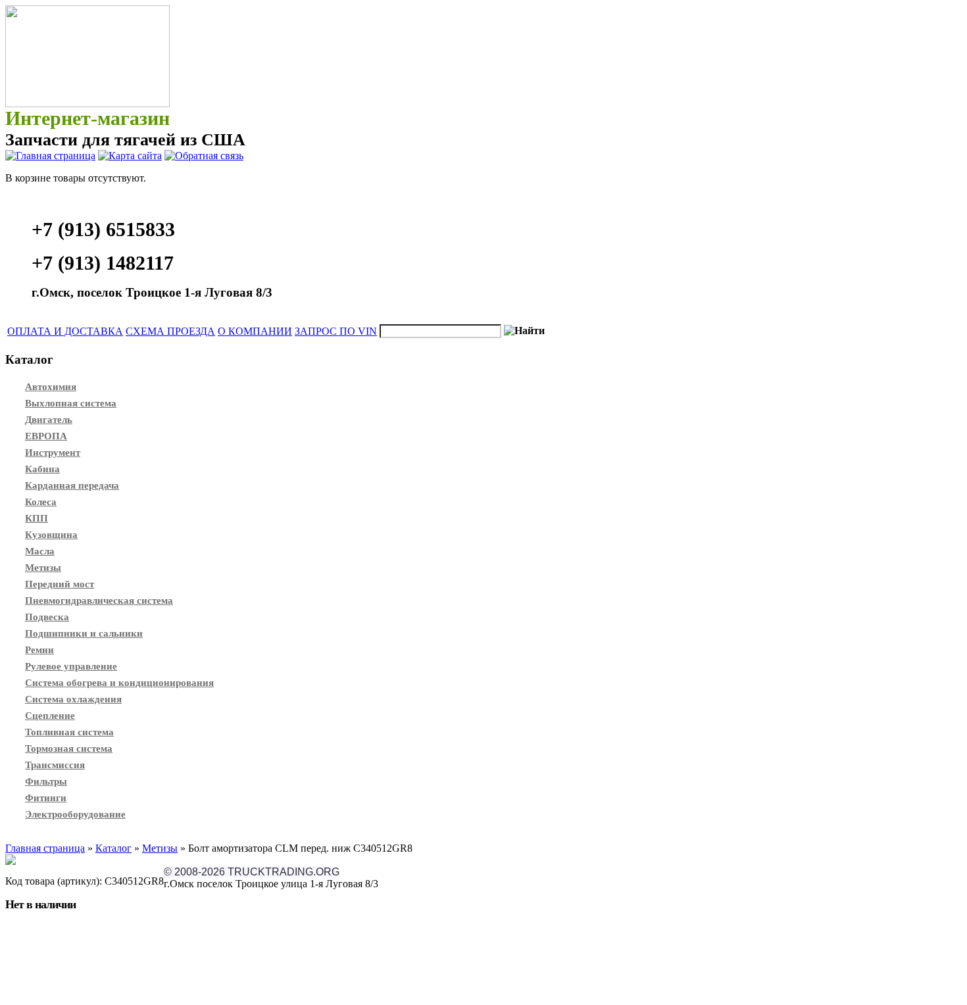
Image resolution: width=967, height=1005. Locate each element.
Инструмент (52, 452)
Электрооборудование (75, 814)
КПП (36, 518)
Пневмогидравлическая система (99, 600)
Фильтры (46, 781)
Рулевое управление (71, 666)
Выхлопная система (70, 403)
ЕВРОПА (46, 436)
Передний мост (59, 584)
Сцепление (50, 715)
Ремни (39, 650)
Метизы (43, 567)
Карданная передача (72, 485)
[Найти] (524, 331)
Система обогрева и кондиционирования (119, 682)
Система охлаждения (73, 699)
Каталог (113, 848)
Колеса (41, 502)
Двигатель (48, 419)
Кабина (42, 469)
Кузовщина (51, 534)
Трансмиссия (55, 765)
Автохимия (50, 386)
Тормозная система (68, 748)
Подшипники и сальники (84, 633)
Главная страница (45, 848)
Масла (40, 551)
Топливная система (69, 732)
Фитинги (45, 798)
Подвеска (47, 617)
